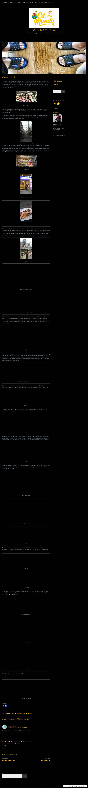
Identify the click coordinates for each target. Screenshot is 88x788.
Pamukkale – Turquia (9, 759)
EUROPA (18, 2)
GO (63, 91)
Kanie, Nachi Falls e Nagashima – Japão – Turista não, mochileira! (17, 741)
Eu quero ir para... (5, 773)
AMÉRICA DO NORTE (47, 2)
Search (54, 88)
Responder (25, 727)
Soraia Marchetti (12, 726)
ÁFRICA (25, 2)
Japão (31, 713)
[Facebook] (58, 103)
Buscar (25, 776)
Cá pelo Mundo (44, 30)
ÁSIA (11, 2)
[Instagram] (54, 103)
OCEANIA (4, 2)
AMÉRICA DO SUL (34, 2)
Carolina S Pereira (20, 713)
